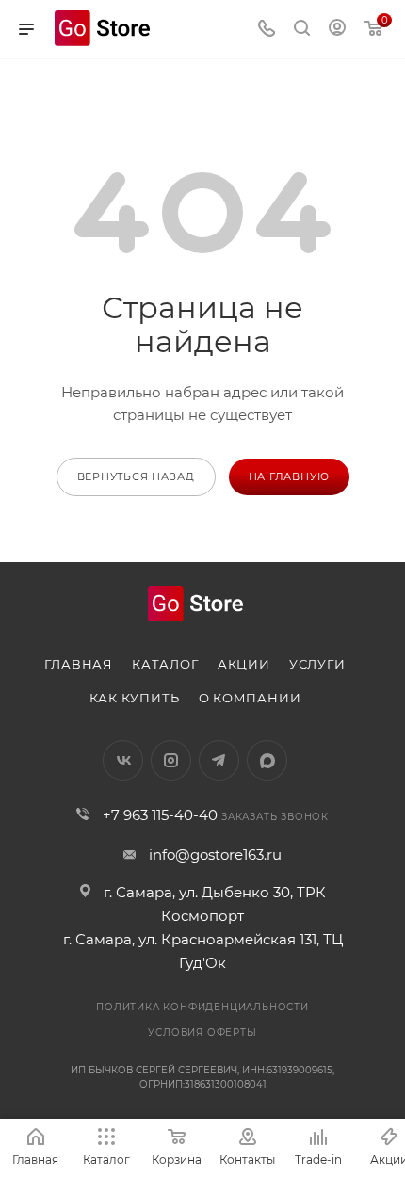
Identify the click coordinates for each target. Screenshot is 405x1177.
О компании (250, 697)
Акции (244, 663)
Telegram (219, 760)
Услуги (317, 663)
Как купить (134, 697)
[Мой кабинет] (337, 30)
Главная (78, 663)
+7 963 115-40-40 (160, 815)
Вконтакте (123, 760)
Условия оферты (202, 1032)
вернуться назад (136, 476)
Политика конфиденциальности (202, 1007)
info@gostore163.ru (215, 854)
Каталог (165, 663)
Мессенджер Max (267, 760)
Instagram (171, 760)
